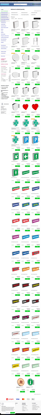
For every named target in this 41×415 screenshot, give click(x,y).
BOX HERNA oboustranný (24, 290)
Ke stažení (14, 1)
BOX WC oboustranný (14, 177)
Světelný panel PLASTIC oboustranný (24, 46)
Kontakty (17, 1)
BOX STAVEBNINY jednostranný (35, 322)
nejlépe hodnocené (20, 18)
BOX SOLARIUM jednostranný (34, 354)
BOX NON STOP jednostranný (25, 306)
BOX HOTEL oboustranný (34, 209)
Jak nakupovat (5, 1)
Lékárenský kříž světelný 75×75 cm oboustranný (15, 145)
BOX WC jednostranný (34, 161)
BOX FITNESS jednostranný (24, 338)
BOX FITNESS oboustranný (34, 338)
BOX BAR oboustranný (14, 274)
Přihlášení (35, 0)
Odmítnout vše (7, 412)
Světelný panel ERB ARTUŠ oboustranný (34, 80)
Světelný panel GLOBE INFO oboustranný (29, 387)
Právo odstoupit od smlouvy (36, 406)
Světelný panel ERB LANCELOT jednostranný (15, 96)
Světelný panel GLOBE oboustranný (24, 62)
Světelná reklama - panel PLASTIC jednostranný (15, 30)
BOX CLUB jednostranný (24, 274)
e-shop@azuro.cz (4, 109)
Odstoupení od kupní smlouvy (36, 407)
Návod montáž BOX (35, 409)
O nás (2, 1)
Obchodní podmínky (9, 1)
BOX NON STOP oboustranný (34, 306)
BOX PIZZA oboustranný (24, 193)
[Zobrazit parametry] (37, 18)
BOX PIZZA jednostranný (14, 193)
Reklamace (24, 410)
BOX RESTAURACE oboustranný (35, 177)
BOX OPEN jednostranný (34, 290)
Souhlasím (12, 412)
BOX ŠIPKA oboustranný (24, 161)
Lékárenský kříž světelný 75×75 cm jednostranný (25, 128)
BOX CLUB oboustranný (34, 274)
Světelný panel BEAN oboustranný (15, 79)
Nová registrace (39, 0)
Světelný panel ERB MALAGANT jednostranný (35, 96)
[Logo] (4, 4)
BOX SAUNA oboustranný (24, 354)
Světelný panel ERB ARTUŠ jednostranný (24, 80)
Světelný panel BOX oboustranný (35, 29)
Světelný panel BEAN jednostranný (33, 63)
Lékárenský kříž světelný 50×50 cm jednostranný (15, 128)
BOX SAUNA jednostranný (14, 354)
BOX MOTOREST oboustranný (15, 209)
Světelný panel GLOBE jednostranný (14, 63)
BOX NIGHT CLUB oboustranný (25, 322)
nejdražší (16, 18)
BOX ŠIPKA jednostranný (14, 161)
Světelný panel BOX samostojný (35, 46)
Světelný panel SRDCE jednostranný (24, 112)
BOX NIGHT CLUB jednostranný (15, 322)
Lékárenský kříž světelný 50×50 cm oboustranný (35, 128)
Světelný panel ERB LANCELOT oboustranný (25, 96)
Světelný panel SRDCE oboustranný (34, 112)
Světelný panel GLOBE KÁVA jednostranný (19, 387)
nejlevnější (12, 18)
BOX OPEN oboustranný (14, 306)
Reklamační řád (24, 407)
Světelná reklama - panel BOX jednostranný (25, 30)
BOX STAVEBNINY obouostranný (15, 338)
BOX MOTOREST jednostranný (35, 193)
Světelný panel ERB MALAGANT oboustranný (15, 112)
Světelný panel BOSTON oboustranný (14, 46)
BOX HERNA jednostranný (14, 290)
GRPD (23, 406)
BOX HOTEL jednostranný (24, 209)
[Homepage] (0, 1)
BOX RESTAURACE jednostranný (25, 177)
